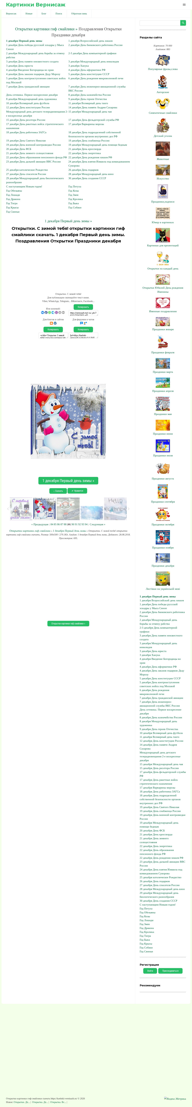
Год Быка (73, 203)
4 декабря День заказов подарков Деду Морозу (33, 74)
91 (76, 524)
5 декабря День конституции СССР (88, 74)
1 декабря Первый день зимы (24, 40)
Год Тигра (11, 203)
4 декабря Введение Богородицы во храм (30, 69)
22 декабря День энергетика (84, 153)
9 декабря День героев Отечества (87, 99)
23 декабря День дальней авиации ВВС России (33, 161)
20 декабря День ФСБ (18, 148)
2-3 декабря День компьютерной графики (92, 53)
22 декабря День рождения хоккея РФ (90, 157)
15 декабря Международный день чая (90, 111)
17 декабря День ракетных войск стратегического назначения (159, 781)
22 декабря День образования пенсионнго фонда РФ (36, 157)
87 (61, 524)
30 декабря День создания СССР (87, 178)
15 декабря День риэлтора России (25, 119)
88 (65, 524)
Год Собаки (74, 207)
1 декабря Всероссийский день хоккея (90, 40)
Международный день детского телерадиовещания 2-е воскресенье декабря (160, 756)
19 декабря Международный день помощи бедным (97, 144)
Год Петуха (74, 186)
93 (82, 524)
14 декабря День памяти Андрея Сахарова (92, 107)
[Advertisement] (68, 267)
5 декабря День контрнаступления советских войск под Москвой (159, 684)
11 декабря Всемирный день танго (88, 103)
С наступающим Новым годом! (24, 186)
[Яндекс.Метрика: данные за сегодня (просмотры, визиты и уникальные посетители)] (175, 1099)
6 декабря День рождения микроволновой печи (95, 78)
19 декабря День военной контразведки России (33, 144)
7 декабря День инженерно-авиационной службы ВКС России (160, 703)
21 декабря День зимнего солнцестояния (29, 153)
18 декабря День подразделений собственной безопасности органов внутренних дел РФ (160, 799)
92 (79, 524)
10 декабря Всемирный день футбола (27, 103)
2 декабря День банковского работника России (95, 45)
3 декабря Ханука (78, 65)
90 (73, 524)
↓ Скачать (58, 491)
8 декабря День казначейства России (89, 94)
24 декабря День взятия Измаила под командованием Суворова (161, 871)
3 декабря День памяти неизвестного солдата (32, 61)
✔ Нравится (77, 490)
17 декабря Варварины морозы (86, 124)
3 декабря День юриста (19, 65)
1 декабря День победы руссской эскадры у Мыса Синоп (159, 606)
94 (86, 524)
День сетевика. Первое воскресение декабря (32, 94)
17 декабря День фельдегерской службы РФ (93, 119)
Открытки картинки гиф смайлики (29, 530)
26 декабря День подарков (83, 169)
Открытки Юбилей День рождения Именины (162, 289)
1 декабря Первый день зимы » (68, 221)
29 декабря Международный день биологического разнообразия (159, 894)
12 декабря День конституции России (28, 107)
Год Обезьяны (14, 190)
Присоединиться (170, 970)
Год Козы (73, 190)
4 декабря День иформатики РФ (86, 69)
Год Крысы (12, 207)
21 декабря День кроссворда (84, 148)
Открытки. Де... (22, 1102)
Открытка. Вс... (58, 1102)
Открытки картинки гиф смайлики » (46, 29)
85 (55, 524)
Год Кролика (75, 199)
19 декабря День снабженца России (89, 140)
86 (58, 524)
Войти (150, 970)
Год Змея (73, 194)
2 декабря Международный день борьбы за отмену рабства (158, 621)
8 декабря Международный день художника (31, 99)
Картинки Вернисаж (35, 4)
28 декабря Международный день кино (91, 174)
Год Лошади (13, 194)
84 (52, 524)
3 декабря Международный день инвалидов (93, 61)
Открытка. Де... (40, 1102)
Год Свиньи (13, 211)
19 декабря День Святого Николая (26, 140)
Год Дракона (13, 199)
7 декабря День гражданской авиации (28, 86)
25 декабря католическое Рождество (27, 169)
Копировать (83, 307)
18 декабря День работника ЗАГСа (26, 132)
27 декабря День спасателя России (26, 174)
